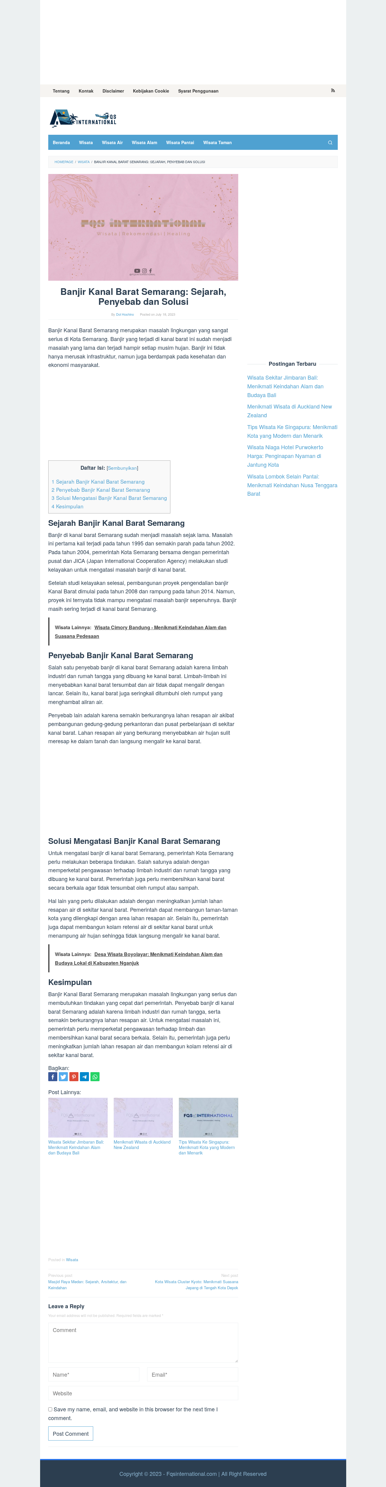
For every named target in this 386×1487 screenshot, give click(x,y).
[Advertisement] (193, 42)
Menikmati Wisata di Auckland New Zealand (142, 1144)
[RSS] (333, 90)
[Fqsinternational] (83, 117)
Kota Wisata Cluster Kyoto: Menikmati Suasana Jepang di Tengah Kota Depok (196, 1281)
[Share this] (52, 1076)
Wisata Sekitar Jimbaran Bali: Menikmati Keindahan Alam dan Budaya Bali (76, 1147)
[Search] (330, 142)
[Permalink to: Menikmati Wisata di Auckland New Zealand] (143, 1118)
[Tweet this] (63, 1076)
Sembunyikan (122, 467)
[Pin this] (73, 1076)
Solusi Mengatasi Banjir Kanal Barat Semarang (109, 497)
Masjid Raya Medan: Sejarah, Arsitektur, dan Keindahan (87, 1281)
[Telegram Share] (84, 1076)
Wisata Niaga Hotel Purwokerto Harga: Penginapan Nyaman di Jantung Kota (285, 455)
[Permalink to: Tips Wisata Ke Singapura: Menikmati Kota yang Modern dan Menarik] (208, 1118)
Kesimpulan (68, 506)
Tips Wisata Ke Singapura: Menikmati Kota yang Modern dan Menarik (207, 1147)
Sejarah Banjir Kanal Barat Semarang (98, 481)
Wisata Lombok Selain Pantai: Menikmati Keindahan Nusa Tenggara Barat (292, 484)
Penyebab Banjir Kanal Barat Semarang (101, 489)
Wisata (72, 1259)
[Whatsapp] (95, 1076)
